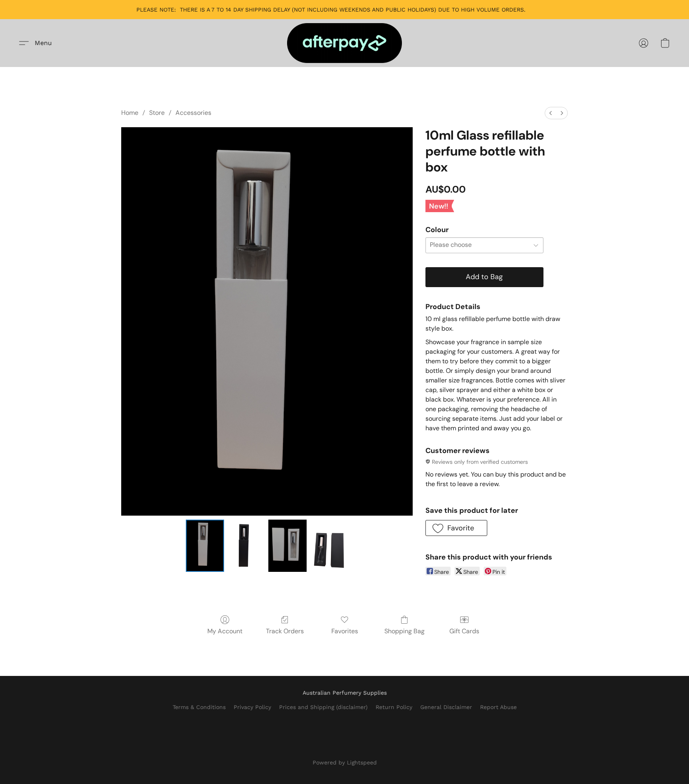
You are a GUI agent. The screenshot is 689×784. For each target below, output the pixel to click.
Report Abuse (498, 707)
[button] (344, 43)
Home (129, 112)
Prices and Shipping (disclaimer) (323, 707)
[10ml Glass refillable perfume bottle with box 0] (205, 545)
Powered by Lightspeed (345, 762)
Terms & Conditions (199, 707)
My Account (224, 631)
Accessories (193, 112)
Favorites (344, 631)
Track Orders (285, 631)
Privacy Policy (252, 707)
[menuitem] (550, 113)
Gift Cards (464, 631)
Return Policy (394, 707)
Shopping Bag (404, 631)
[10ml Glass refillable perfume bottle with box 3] (329, 545)
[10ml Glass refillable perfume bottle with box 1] (246, 545)
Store (157, 112)
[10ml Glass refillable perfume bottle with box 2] (287, 545)
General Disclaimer (446, 707)
